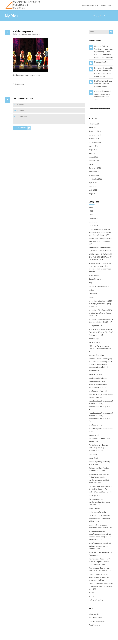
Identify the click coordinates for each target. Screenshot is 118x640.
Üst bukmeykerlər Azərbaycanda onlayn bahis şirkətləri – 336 (99, 502)
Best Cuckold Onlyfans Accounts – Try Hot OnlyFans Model (103, 84)
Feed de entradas (95, 617)
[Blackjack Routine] (91, 63)
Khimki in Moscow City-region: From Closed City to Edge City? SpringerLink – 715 (101, 332)
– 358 (91, 211)
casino (91, 290)
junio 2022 (93, 190)
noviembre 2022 (95, 171)
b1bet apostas (94, 275)
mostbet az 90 (94, 342)
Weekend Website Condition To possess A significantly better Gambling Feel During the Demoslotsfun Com (103, 51)
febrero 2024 (94, 124)
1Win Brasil (93, 218)
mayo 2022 (93, 193)
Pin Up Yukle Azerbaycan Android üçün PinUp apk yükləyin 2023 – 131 (98, 448)
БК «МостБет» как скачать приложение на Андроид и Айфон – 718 (99, 518)
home (90, 16)
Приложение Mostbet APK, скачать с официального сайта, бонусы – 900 (100, 561)
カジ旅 (91, 596)
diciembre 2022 (95, 168)
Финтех (92, 593)
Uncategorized (94, 495)
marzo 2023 (93, 157)
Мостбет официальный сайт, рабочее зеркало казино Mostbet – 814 (101, 546)
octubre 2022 (94, 175)
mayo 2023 (93, 149)
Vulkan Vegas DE (95, 508)
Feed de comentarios (97, 621)
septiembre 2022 (95, 179)
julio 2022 (92, 186)
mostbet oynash (95, 374)
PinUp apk (93, 454)
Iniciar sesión (94, 614)
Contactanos (106, 5)
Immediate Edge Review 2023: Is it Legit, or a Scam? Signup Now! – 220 (100, 304)
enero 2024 (93, 127)
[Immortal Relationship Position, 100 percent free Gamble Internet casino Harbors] (91, 69)
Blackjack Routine (101, 62)
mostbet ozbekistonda (98, 378)
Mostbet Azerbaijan (96, 355)
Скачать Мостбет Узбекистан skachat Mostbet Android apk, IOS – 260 (101, 586)
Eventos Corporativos (89, 5)
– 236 (91, 207)
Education (93, 293)
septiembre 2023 (95, 142)
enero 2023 (93, 164)
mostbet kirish (94, 370)
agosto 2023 (93, 146)
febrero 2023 (94, 160)
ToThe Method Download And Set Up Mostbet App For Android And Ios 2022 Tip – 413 (100, 489)
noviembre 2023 (95, 135)
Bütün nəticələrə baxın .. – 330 (100, 286)
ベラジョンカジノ (96, 600)
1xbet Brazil (93, 225)
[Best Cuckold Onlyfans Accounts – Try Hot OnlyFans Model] (91, 82)
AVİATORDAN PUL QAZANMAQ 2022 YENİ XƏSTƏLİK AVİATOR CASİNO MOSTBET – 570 (100, 257)
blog (95, 16)
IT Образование (95, 326)
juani (17, 34)
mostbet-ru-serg (95, 425)
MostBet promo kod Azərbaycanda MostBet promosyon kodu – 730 (98, 384)
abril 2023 (92, 153)
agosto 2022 (93, 182)
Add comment (20, 128)
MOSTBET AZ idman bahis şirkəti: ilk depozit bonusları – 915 (100, 349)
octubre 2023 (94, 138)
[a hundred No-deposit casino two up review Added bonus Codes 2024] (91, 92)
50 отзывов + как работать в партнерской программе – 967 (100, 241)
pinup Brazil (93, 458)
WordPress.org (94, 625)
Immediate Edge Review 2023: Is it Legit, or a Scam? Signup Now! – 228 (100, 313)
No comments (35, 34)
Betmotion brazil (96, 279)
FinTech (92, 297)
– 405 (91, 214)
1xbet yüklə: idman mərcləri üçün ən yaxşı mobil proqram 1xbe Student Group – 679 (100, 232)
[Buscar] (111, 32)
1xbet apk (92, 222)
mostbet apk (94, 338)
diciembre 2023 (95, 131)
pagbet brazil (94, 435)
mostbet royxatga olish (98, 391)
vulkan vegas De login (97, 512)
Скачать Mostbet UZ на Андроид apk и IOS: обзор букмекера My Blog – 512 (99, 577)
